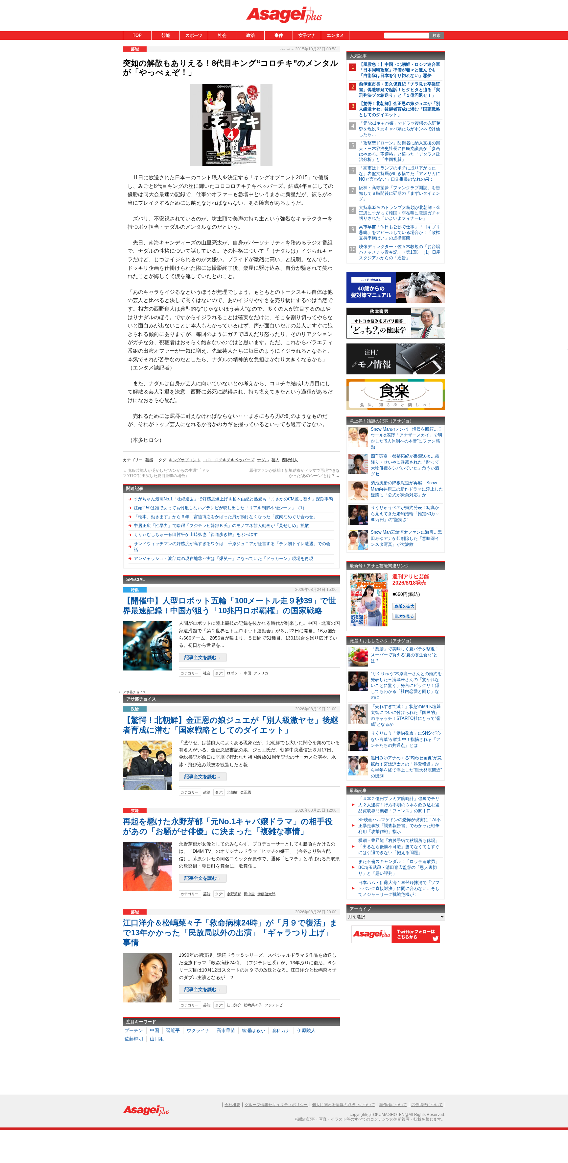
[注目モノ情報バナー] (395, 373)
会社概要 (232, 1104)
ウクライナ (198, 1030)
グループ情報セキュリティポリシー (276, 1104)
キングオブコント (185, 460)
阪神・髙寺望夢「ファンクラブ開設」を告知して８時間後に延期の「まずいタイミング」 (399, 193)
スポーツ (193, 35)
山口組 (157, 1038)
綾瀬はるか (253, 1030)
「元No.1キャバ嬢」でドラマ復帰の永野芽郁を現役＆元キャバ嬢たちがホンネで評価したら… (399, 129)
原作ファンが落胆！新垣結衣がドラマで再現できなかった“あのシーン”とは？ (294, 473)
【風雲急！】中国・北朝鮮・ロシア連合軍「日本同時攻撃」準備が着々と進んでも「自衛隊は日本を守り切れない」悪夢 (399, 70)
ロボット (234, 673)
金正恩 (245, 792)
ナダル (263, 460)
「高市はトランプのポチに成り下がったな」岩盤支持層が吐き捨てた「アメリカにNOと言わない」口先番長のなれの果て (399, 173)
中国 (247, 673)
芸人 (275, 460)
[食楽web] (395, 409)
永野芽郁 (234, 894)
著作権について (393, 1104)
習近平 (173, 1030)
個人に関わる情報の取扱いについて (343, 1104)
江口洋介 (234, 1005)
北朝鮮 (232, 792)
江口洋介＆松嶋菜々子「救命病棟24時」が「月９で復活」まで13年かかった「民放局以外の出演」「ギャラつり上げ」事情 (230, 932)
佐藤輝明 (134, 1038)
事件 (278, 35)
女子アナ (307, 35)
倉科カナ (281, 1030)
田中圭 (249, 894)
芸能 (165, 35)
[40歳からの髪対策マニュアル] (395, 301)
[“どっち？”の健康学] (395, 337)
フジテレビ (274, 1005)
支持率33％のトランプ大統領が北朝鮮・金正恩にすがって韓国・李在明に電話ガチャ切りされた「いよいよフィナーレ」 (399, 213)
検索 (436, 35)
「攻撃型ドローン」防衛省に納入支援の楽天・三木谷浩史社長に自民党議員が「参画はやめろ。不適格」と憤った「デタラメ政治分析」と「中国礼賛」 (399, 151)
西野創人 (290, 460)
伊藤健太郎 (266, 894)
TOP (137, 35)
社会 (222, 35)
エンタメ (335, 35)
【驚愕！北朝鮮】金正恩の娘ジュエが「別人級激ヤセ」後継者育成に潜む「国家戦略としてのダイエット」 (399, 109)
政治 (250, 35)
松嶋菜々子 (253, 1005)
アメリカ (261, 673)
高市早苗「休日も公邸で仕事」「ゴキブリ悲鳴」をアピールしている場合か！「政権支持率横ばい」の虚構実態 (399, 232)
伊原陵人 (306, 1030)
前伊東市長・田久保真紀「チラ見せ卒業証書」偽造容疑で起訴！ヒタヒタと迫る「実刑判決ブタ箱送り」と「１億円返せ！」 (399, 90)
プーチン (134, 1030)
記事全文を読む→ (202, 657)
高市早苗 (226, 1030)
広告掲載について (427, 1104)
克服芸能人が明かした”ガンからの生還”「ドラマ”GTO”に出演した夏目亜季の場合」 (166, 473)
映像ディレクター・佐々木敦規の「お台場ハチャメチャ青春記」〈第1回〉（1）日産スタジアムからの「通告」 (399, 252)
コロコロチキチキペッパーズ (228, 460)
